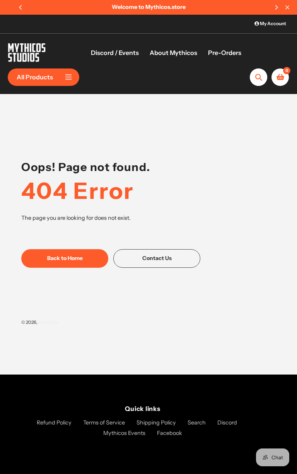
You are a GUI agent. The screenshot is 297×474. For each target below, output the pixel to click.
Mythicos (48, 322)
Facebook (169, 433)
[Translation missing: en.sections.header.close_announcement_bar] (287, 7)
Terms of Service (104, 422)
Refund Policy (54, 422)
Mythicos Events (124, 433)
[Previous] (21, 7)
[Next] (276, 7)
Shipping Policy (156, 422)
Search (197, 422)
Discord (227, 422)
